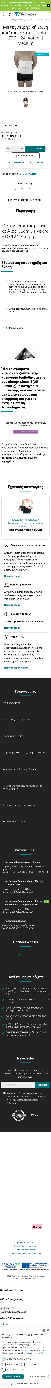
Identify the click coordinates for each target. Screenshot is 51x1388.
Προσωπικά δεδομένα (25, 1242)
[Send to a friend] (43, 188)
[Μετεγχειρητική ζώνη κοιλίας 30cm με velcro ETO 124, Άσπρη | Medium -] (25, 102)
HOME (5, 20)
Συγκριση (38, 162)
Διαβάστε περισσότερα (36, 1353)
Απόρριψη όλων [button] (37, 1376)
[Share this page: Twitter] (15, 188)
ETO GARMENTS (28, 173)
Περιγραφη (13, 200)
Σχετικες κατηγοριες (31, 200)
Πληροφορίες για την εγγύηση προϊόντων (24, 752)
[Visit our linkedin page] (29, 954)
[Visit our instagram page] (25, 954)
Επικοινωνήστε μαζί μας (15, 821)
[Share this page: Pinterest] (22, 188)
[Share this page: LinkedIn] (29, 188)
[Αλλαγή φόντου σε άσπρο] (7, 1324)
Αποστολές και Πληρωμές (16, 719)
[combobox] (43, 1330)
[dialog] (25, 1357)
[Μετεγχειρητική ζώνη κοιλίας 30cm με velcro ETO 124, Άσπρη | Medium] (25, 69)
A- (2, 1308)
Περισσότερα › (12, 576)
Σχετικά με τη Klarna (13, 736)
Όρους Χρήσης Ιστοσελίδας (19, 1096)
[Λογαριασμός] (41, 13)
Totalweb (36, 1279)
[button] (25, 1383)
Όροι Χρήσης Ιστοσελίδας (25, 1246)
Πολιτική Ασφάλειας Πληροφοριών (25, 1253)
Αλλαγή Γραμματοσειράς (13, 1312)
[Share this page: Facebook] (8, 188)
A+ (7, 1308)
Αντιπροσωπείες (11, 703)
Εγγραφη (42, 1085)
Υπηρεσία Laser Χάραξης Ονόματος (21, 769)
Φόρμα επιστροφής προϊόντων (19, 805)
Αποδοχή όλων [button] (13, 1376)
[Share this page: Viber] (36, 188)
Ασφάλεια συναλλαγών (25, 1250)
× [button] (48, 1330)
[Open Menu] (3, 13)
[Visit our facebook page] (21, 954)
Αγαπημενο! (17, 162)
